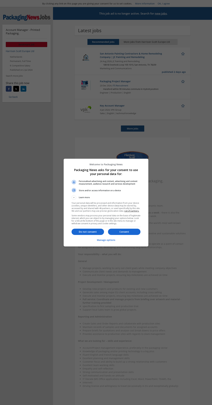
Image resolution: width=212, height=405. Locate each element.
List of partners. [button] (131, 211)
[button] (106, 197)
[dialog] (106, 203)
